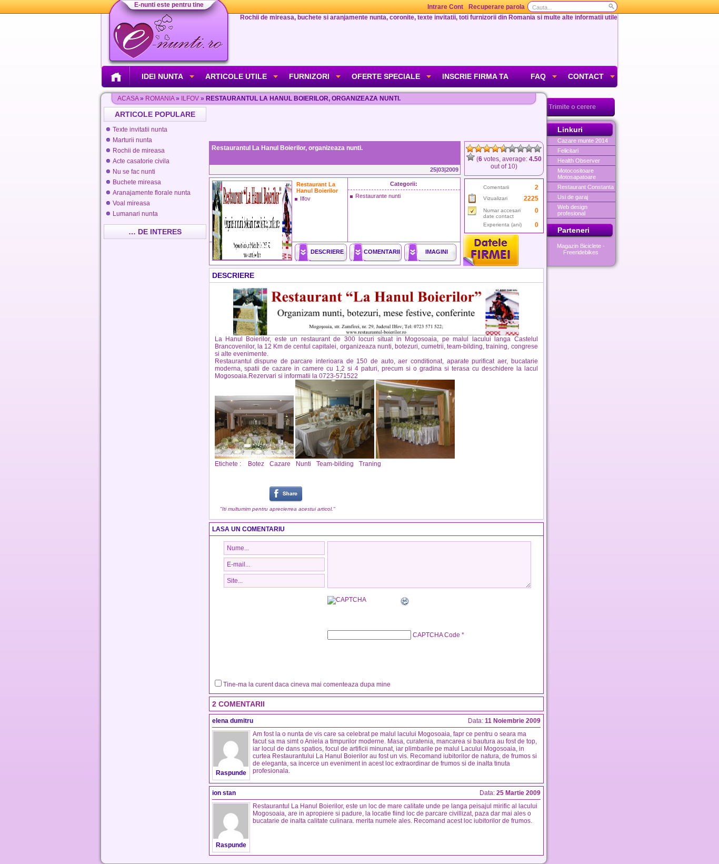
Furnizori (309, 76)
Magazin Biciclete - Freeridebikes (581, 249)
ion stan (224, 793)
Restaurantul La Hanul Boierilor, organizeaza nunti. (287, 148)
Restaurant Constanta (585, 187)
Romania (159, 98)
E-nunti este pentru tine (169, 4)
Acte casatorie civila (141, 161)
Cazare (280, 464)
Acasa (127, 98)
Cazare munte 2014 (582, 140)
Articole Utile (236, 76)
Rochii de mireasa (139, 150)
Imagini (436, 252)
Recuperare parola (496, 7)
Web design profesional (572, 210)
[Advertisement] (377, 122)
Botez (256, 464)
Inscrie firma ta (475, 76)
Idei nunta (162, 76)
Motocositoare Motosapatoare (576, 173)
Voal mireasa (131, 203)
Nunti (303, 464)
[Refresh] (405, 603)
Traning (370, 464)
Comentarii (382, 252)
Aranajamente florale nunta (152, 192)
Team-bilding (335, 464)
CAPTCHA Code (436, 635)
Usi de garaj (572, 197)
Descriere (327, 252)
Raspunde (231, 773)
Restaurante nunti (378, 196)
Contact (586, 76)
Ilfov (190, 98)
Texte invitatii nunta (140, 129)
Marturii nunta (132, 140)
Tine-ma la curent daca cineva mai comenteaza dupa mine (307, 684)
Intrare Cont (445, 7)
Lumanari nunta (135, 213)
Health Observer (578, 160)
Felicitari (567, 150)
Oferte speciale (386, 76)
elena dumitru (232, 720)
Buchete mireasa (137, 182)
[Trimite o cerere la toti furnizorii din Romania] (581, 114)
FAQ (538, 76)
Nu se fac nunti (134, 171)
